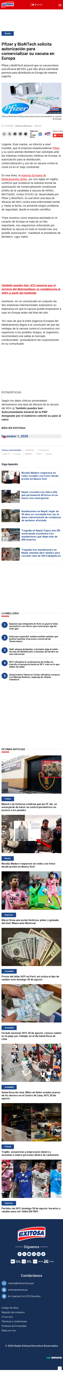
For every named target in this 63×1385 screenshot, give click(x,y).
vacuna (49, 454)
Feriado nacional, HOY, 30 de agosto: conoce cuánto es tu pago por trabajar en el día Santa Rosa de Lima (31, 1036)
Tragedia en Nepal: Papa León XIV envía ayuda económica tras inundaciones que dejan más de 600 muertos (40, 535)
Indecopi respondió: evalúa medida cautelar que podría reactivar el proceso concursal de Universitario (33, 639)
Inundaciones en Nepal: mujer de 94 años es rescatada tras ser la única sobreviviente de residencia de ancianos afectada (41, 516)
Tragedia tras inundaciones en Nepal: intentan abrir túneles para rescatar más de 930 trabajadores (41, 552)
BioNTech (30, 450)
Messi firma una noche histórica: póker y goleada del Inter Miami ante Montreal (30, 922)
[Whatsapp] (4, 134)
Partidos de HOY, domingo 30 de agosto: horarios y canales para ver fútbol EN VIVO (31, 1210)
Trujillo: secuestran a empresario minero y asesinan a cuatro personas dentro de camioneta (30, 1153)
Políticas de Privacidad (14, 1326)
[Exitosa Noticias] (8, 5)
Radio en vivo (9, 1330)
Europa (17, 454)
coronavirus (43, 450)
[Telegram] (25, 134)
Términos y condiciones (14, 1321)
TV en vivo (7, 1316)
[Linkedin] (20, 134)
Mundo (8, 33)
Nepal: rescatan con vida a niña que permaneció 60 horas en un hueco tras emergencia (39, 495)
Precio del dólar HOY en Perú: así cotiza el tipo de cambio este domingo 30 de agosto (30, 978)
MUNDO (28, 454)
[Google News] (39, 1254)
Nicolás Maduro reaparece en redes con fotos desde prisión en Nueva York (28, 865)
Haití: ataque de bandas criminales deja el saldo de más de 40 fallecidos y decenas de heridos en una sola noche (33, 651)
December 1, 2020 (15, 436)
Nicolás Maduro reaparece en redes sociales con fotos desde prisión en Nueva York (39, 475)
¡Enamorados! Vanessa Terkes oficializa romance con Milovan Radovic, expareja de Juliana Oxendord (34, 677)
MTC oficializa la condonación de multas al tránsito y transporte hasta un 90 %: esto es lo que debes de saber (34, 664)
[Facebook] (15, 134)
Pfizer (56, 148)
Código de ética (10, 1307)
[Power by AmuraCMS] (53, 1357)
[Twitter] (9, 134)
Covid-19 (6, 454)
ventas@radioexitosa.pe (21, 1283)
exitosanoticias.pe (18, 1289)
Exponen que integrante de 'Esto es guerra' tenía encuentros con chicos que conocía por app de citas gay (33, 626)
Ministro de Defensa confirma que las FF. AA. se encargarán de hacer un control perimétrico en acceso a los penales (29, 807)
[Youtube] (29, 1254)
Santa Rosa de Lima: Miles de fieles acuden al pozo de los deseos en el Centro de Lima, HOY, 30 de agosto (31, 1095)
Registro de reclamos (13, 1312)
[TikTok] (43, 1254)
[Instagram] (34, 1254)
